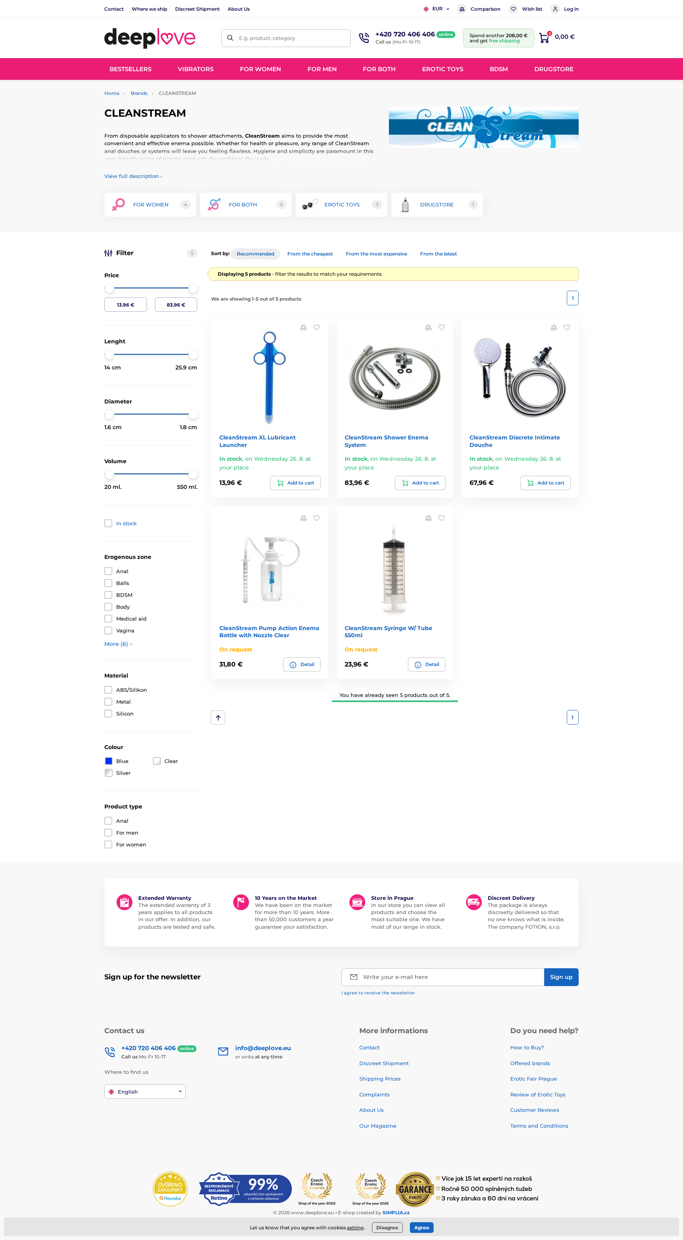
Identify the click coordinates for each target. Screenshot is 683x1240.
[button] (316, 327)
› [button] (133, 176)
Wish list (532, 9)
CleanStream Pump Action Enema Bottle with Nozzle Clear (269, 632)
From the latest (438, 254)
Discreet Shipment (197, 9)
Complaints (374, 1094)
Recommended (255, 254)
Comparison (485, 9)
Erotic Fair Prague (533, 1078)
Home (111, 93)
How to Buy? (527, 1047)
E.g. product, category (267, 38)
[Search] (230, 38)
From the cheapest (310, 254)
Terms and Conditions (539, 1126)
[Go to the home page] (149, 38)
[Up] (218, 717)
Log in (571, 9)
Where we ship (149, 9)
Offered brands (530, 1063)
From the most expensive (376, 254)
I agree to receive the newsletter (378, 993)
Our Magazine (377, 1126)
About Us (239, 9)
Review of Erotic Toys (538, 1094)
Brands (139, 93)
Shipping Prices (380, 1078)
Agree (421, 1228)
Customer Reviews (534, 1110)
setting (355, 1228)
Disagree (387, 1228)
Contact (114, 9)
